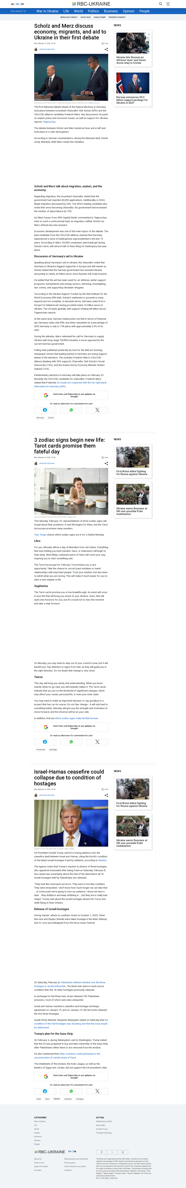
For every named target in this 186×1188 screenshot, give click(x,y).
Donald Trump (100, 17)
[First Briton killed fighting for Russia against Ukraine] (132, 457)
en (17, 4)
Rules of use (39, 1163)
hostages (80, 1099)
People (144, 11)
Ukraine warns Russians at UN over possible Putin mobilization (131, 511)
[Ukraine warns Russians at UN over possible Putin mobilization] (132, 494)
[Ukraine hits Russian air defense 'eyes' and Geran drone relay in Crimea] (132, 43)
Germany (40, 418)
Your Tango (40, 534)
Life (66, 11)
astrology (53, 750)
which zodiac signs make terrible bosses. (77, 718)
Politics (93, 11)
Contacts (68, 1170)
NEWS (117, 25)
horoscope (41, 750)
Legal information (41, 1166)
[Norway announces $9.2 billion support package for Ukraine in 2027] (132, 83)
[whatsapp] (122, 1152)
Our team (38, 1170)
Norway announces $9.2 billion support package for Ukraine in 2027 (132, 100)
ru (22, 4)
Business (111, 11)
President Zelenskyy (117, 17)
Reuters (102, 860)
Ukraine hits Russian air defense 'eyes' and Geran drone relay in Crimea (131, 60)
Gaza (47, 1099)
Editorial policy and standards (76, 1159)
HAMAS (57, 1099)
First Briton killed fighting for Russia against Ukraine (131, 473)
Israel (39, 1099)
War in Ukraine (47, 11)
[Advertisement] (71, 164)
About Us (38, 1159)
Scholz (51, 418)
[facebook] (101, 1152)
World (78, 11)
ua (12, 4)
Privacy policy (69, 1163)
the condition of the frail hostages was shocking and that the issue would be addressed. (71, 1024)
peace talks (86, 17)
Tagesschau (49, 121)
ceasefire (68, 1099)
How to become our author (75, 1166)
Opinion (128, 11)
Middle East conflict (68, 17)
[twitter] (112, 1152)
